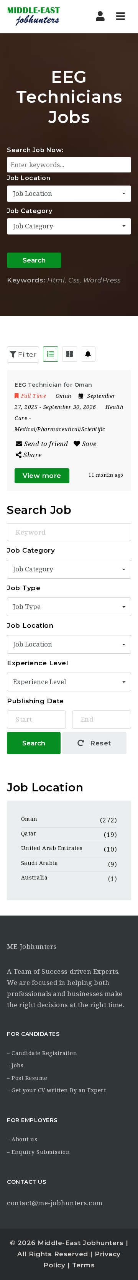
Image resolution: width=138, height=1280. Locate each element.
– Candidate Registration (42, 1053)
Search (34, 260)
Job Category (29, 211)
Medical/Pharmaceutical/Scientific (60, 429)
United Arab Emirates (52, 848)
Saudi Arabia (39, 863)
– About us (22, 1139)
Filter (26, 354)
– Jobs (15, 1065)
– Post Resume (27, 1078)
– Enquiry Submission (38, 1152)
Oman (29, 819)
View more (42, 475)
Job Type (23, 588)
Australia (34, 878)
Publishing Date (35, 701)
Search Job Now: (35, 150)
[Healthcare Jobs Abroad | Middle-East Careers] (39, 16)
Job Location (28, 178)
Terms (83, 1265)
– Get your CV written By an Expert (56, 1090)
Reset (99, 743)
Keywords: (26, 280)
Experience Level (37, 663)
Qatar (29, 833)
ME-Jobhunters (32, 946)
